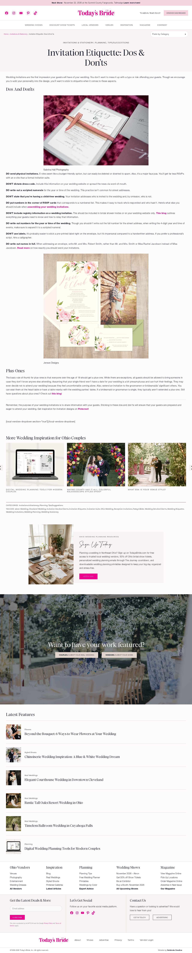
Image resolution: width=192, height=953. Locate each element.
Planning (100, 42)
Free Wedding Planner (89, 877)
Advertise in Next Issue (171, 885)
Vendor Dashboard (176, 13)
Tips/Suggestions (118, 42)
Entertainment (16, 881)
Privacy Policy (48, 923)
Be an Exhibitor (123, 881)
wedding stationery (49, 512)
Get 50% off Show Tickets (128, 877)
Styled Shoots (30, 752)
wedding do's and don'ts (155, 509)
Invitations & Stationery (18, 34)
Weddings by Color (88, 885)
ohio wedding (107, 509)
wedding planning (32, 512)
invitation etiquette (77, 509)
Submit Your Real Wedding (76, 655)
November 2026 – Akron (127, 873)
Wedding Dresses (18, 885)
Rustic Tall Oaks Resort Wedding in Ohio (54, 803)
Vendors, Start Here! (150, 12)
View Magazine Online (171, 873)
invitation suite (93, 509)
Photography (16, 877)
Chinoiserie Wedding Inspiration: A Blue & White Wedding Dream (72, 757)
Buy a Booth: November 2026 (130, 885)
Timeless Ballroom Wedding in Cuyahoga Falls (59, 826)
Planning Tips (85, 873)
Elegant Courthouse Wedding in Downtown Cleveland (64, 780)
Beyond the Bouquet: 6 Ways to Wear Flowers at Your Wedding (70, 734)
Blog (48, 873)
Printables (83, 881)
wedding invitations (14, 512)
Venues (13, 873)
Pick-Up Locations (169, 877)
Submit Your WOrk (119, 655)
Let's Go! (88, 576)
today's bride (138, 509)
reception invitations (123, 509)
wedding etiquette (175, 509)
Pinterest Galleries (54, 885)
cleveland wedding (37, 509)
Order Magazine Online (171, 881)
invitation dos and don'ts (57, 509)
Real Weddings (31, 775)
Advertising (162, 917)
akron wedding (21, 509)
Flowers (28, 729)
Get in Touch (140, 917)
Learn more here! (132, 3)
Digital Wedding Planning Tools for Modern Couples (62, 849)
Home (6, 34)
